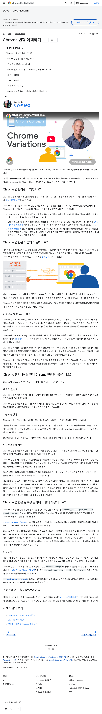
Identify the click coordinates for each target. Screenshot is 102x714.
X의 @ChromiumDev (77, 680)
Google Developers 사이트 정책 (60, 660)
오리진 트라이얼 (15, 229)
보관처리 (39, 688)
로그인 (96, 3)
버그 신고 (6, 680)
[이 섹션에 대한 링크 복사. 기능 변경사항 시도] (24, 445)
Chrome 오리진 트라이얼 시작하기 (22, 615)
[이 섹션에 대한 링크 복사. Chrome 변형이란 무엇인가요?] (44, 189)
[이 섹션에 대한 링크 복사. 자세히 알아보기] (25, 608)
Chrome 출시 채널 (16, 620)
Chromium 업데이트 (43, 680)
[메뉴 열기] (3, 3)
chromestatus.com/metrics (15, 522)
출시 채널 (19, 339)
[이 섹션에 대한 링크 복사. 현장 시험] (15, 552)
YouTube (72, 684)
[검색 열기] (66, 2)
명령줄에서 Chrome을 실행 (23, 570)
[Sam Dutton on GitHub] (18, 106)
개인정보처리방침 (15, 702)
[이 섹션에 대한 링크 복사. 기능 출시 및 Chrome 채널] (33, 314)
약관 (4, 702)
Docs (6, 10)
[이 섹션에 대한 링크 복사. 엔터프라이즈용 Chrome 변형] (42, 590)
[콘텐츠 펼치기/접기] (22, 48)
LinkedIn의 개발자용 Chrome (80, 688)
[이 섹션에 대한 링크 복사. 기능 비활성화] (19, 414)
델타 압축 (46, 257)
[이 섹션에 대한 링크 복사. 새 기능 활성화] (20, 389)
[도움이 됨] (93, 34)
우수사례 (39, 684)
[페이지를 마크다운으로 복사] (52, 40)
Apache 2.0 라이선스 (10, 660)
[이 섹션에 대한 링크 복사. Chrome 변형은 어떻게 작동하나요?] (50, 242)
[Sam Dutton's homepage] (28, 106)
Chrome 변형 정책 (68, 597)
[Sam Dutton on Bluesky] (25, 106)
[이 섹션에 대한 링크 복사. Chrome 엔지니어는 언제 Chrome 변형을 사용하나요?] (73, 374)
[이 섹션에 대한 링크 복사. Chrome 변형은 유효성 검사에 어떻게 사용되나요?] (68, 502)
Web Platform (21, 10)
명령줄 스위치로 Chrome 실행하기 (22, 624)
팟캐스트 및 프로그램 (43, 692)
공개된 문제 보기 (9, 684)
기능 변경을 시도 (13, 200)
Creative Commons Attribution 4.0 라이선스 (50, 657)
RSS (70, 692)
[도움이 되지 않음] (97, 34)
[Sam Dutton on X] (15, 106)
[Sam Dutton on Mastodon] (22, 106)
